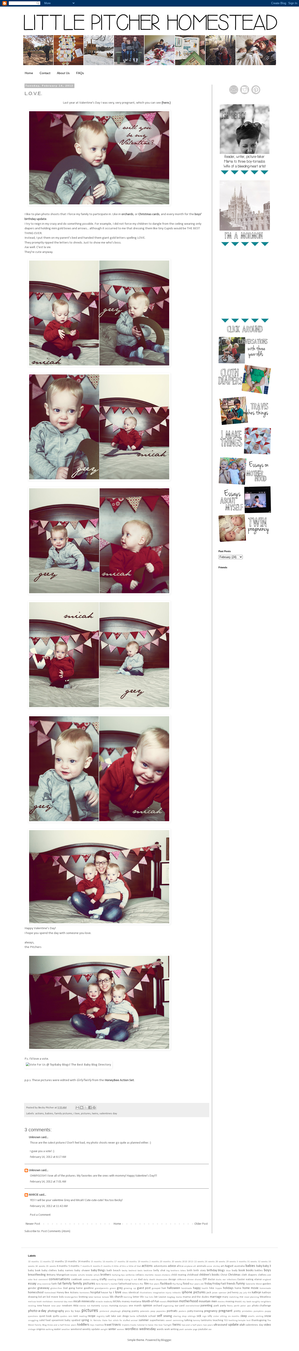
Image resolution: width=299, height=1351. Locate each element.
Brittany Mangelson (58, 1275)
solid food (45, 1320)
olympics (123, 1306)
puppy (268, 1311)
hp (110, 1292)
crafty (103, 1279)
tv (146, 1325)
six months (233, 1316)
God (65, 1288)
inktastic (176, 1293)
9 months (106, 1266)
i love (77, 1113)
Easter (241, 1279)
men (70, 1302)
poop (152, 1311)
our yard (180, 1305)
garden (267, 1284)
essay (32, 1283)
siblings (192, 1316)
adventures (160, 1266)
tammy (196, 1320)
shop (184, 1316)
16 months (107, 1262)
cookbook (76, 1279)
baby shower (82, 1270)
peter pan (245, 1306)
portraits (172, 1311)
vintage (32, 1329)
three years (70, 1325)
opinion (147, 1305)
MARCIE (33, 1194)
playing (126, 1311)
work (167, 1329)
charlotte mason (153, 1275)
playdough (115, 1311)
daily (145, 1279)
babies (49, 1113)
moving (229, 1301)
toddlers (83, 1325)
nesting (32, 1306)
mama (179, 1297)
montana (135, 1301)
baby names (65, 1270)
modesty (108, 1302)
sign (204, 1316)
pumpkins (258, 1311)
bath (109, 1270)
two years (208, 1325)
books (250, 1270)
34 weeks (40, 1266)
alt (194, 1266)
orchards (127, 214)
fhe (141, 1284)
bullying (116, 1275)
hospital (95, 1292)
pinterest (104, 1311)
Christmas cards (148, 214)
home (238, 1288)
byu (123, 1275)
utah (242, 1325)
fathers (135, 1284)
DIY (205, 1279)
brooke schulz (93, 1275)
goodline (89, 1288)
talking (188, 1320)
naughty (256, 1302)
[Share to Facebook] (90, 1107)
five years (154, 1284)
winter (112, 1329)
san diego (123, 1316)
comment (43, 1279)
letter (136, 1297)
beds (139, 1270)
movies (221, 1302)
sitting (223, 1316)
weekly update (91, 1329)
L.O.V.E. (33, 93)
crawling (112, 1279)
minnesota (88, 1301)
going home (76, 1288)
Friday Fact (219, 1283)
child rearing (178, 1275)
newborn (67, 1305)
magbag (171, 1297)
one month (135, 1305)
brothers (105, 1274)
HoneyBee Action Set (119, 1080)
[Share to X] (86, 1107)
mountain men (208, 1301)
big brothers (172, 1270)
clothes (262, 1275)
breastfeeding (37, 1274)
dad (140, 1279)
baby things (98, 1270)
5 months (74, 1266)
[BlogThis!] (81, 1107)
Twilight (167, 1325)
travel (108, 1325)
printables (247, 1311)
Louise (162, 1297)
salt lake (111, 1316)
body (234, 1270)
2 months (154, 1262)
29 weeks (231, 1262)
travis (116, 1325)
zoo (209, 1329)
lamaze (105, 1297)
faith (54, 1284)
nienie (82, 1306)
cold (269, 1275)
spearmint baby (60, 1320)
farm (98, 1284)
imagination (159, 1293)
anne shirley (213, 1266)
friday (208, 1283)
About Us (63, 73)
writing (174, 1329)
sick (199, 1316)
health (205, 1288)
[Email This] (77, 1107)
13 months (71, 1261)
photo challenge (261, 1305)
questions (33, 1316)
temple (242, 1320)
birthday (212, 1270)
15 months (96, 1262)
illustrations (146, 1293)
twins (95, 1113)
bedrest (132, 1270)
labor (90, 1297)
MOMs (117, 1301)
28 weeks (220, 1262)
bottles (259, 1270)
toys (92, 1325)
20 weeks (176, 1262)
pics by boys (72, 1311)
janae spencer (219, 1293)
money (126, 1301)
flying (179, 1284)
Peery (230, 1306)
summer (144, 1320)
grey (120, 1288)
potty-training (195, 1311)
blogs (221, 1270)
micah (77, 1301)
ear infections (230, 1279)
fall (60, 1283)
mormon (172, 1301)
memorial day (60, 1302)
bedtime (148, 1270)
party (223, 1305)
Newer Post (33, 1224)
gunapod (156, 1288)
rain (70, 1316)
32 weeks (263, 1262)
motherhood (188, 1301)
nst (88, 1306)
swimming (178, 1320)
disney (198, 1279)
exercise (46, 1284)
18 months (131, 1262)
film (146, 1283)
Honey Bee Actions (68, 1292)
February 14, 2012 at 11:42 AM (49, 1206)
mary (225, 1297)
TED (226, 1320)
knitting (83, 1297)
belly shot (159, 1270)
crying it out (130, 1279)
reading (83, 1316)
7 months (85, 1266)
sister (216, 1316)
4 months (62, 1266)
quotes (63, 1316)
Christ (223, 1275)
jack (208, 1292)
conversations (59, 1279)
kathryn (256, 1292)
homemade (265, 1288)
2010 (184, 1262)
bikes (183, 1270)
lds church (116, 1297)
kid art (42, 1297)
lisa (146, 1297)
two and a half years (192, 1325)
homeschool (36, 1292)
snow (267, 1316)
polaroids (144, 1311)
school (152, 1316)
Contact (45, 73)
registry (101, 1316)
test (248, 1320)
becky (124, 1270)
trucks (133, 1325)
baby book (34, 1270)
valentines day (108, 1113)
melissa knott (35, 1302)
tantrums (206, 1320)
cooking (94, 1279)
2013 (190, 1262)
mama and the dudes (196, 1297)
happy (197, 1288)
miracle (99, 1302)
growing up (130, 1288)
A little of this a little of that (126, 1266)
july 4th (247, 1293)
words (160, 1329)
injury (168, 1293)
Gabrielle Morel (254, 1284)
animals (201, 1266)
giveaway (43, 1288)
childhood (192, 1275)
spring (85, 1320)
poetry (135, 1311)
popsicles (161, 1311)
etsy (39, 1284)
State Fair (107, 1320)
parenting (207, 1305)
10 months (33, 1262)
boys (267, 1270)
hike (211, 1288)
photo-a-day (37, 1311)
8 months (95, 1266)
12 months (57, 1261)
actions (39, 1113)
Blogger (166, 1340)
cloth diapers (249, 1275)
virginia (40, 1329)
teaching (218, 1320)
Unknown (34, 1137)
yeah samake (185, 1329)
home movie (251, 1288)
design (172, 1279)
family (67, 1283)
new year (56, 1306)
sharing (177, 1316)
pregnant (225, 1311)
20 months (165, 1262)
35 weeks (51, 1266)
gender (32, 1288)
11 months (45, 1262)
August (229, 1266)
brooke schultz (77, 1275)
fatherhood (124, 1284)
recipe (91, 1316)
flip (174, 1284)
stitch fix (117, 1320)
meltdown (47, 1302)
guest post (144, 1288)
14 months (84, 1261)
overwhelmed (193, 1306)
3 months (241, 1262)
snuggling (33, 1320)
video (267, 1325)
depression (161, 1279)
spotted (75, 1320)
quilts (56, 1316)
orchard (157, 1305)
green (113, 1288)
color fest (32, 1279)
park (216, 1305)
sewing (167, 1316)
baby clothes (49, 1270)
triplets (126, 1325)
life (142, 1297)
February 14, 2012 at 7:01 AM (48, 1181)
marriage (216, 1297)
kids (61, 1297)
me (241, 1297)
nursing (113, 1305)
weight (104, 1329)
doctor (211, 1279)
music (238, 1301)
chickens (166, 1275)
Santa (132, 1316)
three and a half (55, 1325)
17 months (119, 1262)
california (130, 1275)
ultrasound (220, 1325)
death (152, 1279)
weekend (76, 1329)
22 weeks (199, 1262)
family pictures (63, 1113)
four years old (197, 1284)
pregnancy (210, 1311)
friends (231, 1283)
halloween (173, 1288)
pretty (237, 1311)
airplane (188, 1266)
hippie (218, 1288)
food (186, 1283)
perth (236, 1306)
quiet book (45, 1316)
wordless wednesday (140, 1329)
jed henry (233, 1292)
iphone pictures (194, 1292)
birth (189, 1270)
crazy (120, 1279)
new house (43, 1305)
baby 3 (267, 1266)
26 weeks (210, 1262)
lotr (156, 1297)
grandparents (102, 1288)
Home (29, 73)
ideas (125, 1293)
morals (163, 1302)
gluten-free (56, 1288)
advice (172, 1266)
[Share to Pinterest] (94, 1107)
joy (240, 1293)
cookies (86, 1279)
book (242, 1270)
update (233, 1325)
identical (133, 1292)
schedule (141, 1316)
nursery (95, 1305)
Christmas (234, 1274)
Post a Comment (40, 1215)
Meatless (265, 1297)
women (120, 1329)
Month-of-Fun (150, 1301)
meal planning (251, 1297)
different (181, 1279)
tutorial (141, 1325)
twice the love (155, 1325)
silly (210, 1316)
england (267, 1279)
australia (239, 1266)
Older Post (201, 1224)
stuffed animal (130, 1320)
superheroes (157, 1320)
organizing (168, 1306)
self (159, 1316)
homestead (50, 1293)
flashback (166, 1283)
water (57, 1329)
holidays (228, 1288)
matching (234, 1297)
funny (240, 1283)
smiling (259, 1316)
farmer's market (109, 1284)
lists (151, 1297)
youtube (203, 1329)
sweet (168, 1320)
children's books (209, 1274)
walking (49, 1329)
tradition (99, 1325)
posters (182, 1311)
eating (249, 1279)
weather (66, 1329)
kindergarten (71, 1297)
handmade (186, 1288)
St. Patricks (95, 1320)
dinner (190, 1279)
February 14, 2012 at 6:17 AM (48, 1157)
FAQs (80, 73)
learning (127, 1297)
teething (233, 1320)
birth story (199, 1270)
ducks (219, 1279)
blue (228, 1270)
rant (75, 1316)
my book (247, 1302)
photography (56, 1311)
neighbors (266, 1302)
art (222, 1266)
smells (251, 1316)
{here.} (166, 102)
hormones (84, 1293)
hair (164, 1288)
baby (259, 1266)
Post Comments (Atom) (55, 1231)
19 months (143, 1262)
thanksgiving (259, 1320)
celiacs (139, 1275)
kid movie (52, 1297)
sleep (243, 1316)
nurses (104, 1306)
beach (117, 1270)
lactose (97, 1297)
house (104, 1292)
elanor (258, 1279)
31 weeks (252, 1262)
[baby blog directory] (68, 1064)
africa (180, 1266)
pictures (86, 1113)
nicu (75, 1305)
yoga (195, 1329)
